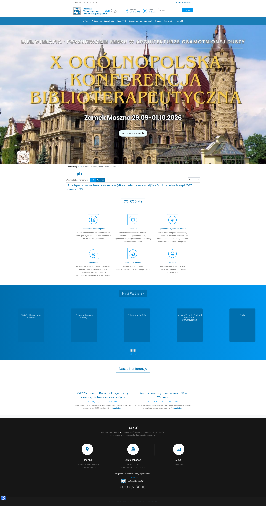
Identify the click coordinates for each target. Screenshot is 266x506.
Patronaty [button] (168, 21)
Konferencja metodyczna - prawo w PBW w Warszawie (163, 395)
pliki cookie (129, 474)
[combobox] (170, 10)
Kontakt (179, 21)
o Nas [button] (86, 21)
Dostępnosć (118, 474)
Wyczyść (100, 180)
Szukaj (188, 10)
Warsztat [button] (148, 21)
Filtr (92, 180)
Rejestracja (187, 2)
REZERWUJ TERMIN (131, 133)
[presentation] (131, 350)
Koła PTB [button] (121, 21)
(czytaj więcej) (117, 408)
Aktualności (97, 21)
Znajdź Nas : (78, 2)
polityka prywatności (142, 474)
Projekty (158, 21)
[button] (131, 354)
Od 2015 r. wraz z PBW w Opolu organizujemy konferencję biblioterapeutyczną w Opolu (102, 395)
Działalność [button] (109, 21)
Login (179, 2)
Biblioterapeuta (135, 21)
